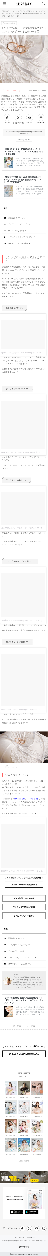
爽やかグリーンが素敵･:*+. (19, 243)
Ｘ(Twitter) (18, 123)
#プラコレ (35, 799)
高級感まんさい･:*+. (16, 218)
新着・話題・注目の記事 (24, 898)
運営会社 (5, 1240)
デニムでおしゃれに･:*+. (18, 231)
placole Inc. (22, 1254)
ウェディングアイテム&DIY (21, 11)
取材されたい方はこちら (39, 1240)
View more (24, 1161)
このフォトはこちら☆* (12, 767)
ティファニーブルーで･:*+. (19, 224)
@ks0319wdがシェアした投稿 (14, 528)
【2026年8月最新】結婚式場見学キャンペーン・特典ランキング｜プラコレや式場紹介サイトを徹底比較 (23, 151)
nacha (15, 974)
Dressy (24, 4)
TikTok (7, 123)
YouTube (29, 123)
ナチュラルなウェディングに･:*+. (22, 237)
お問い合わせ (24, 1247)
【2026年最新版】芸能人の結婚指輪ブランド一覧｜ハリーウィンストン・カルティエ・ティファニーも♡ (23, 1000)
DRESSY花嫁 (10, 23)
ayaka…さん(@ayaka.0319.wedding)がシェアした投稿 (24, 352)
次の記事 (32, 1026)
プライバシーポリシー (23, 1240)
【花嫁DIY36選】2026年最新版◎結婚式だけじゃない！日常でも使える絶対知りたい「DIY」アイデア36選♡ (23, 179)
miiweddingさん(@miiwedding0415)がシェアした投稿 (23, 709)
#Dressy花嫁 (19, 799)
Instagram (41, 123)
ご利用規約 (12, 1240)
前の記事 (16, 1026)
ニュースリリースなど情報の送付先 (24, 1237)
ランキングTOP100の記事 (24, 907)
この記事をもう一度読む (24, 916)
